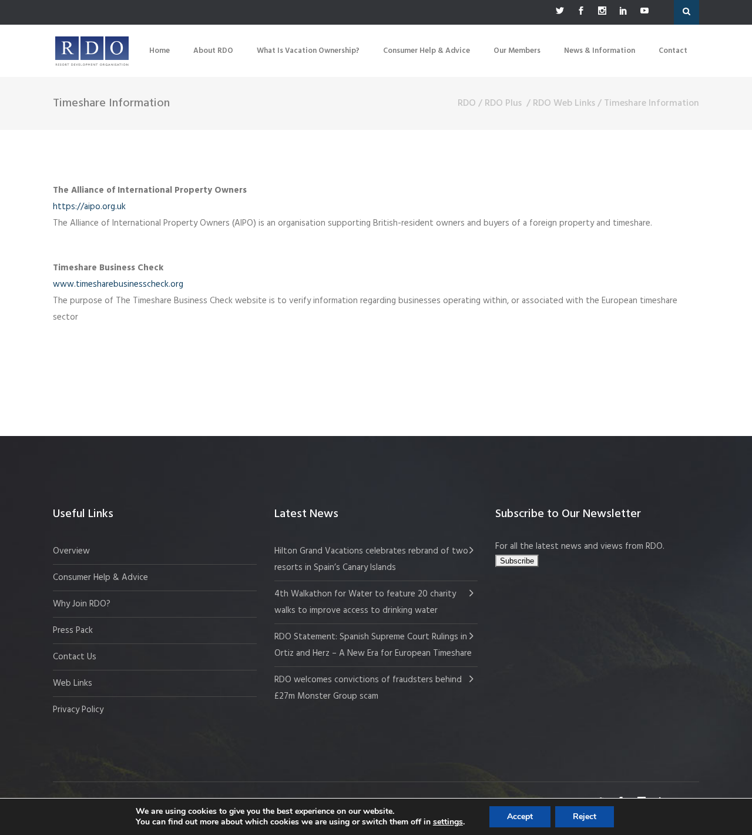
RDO (467, 103)
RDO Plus (503, 103)
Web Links (72, 683)
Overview (71, 551)
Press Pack (73, 630)
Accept (520, 816)
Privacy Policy (78, 710)
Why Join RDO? (81, 604)
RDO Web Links (564, 103)
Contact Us (74, 657)
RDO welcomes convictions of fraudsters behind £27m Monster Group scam (368, 688)
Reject (584, 816)
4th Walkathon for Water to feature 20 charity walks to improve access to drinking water (365, 602)
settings (448, 822)
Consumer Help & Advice (100, 578)
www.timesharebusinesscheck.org (118, 284)
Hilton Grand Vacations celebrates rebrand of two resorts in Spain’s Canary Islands (371, 559)
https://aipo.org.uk (89, 207)
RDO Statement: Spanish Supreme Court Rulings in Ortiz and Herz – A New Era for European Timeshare (373, 645)
